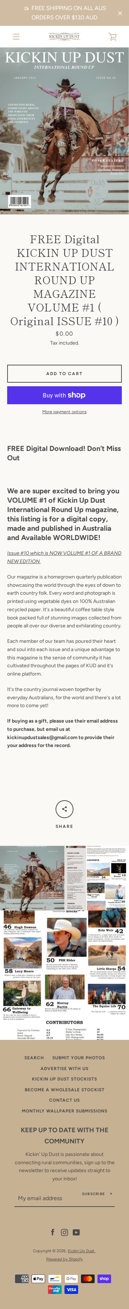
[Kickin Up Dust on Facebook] (52, 1232)
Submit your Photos (78, 1057)
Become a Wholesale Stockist (65, 1089)
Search (34, 1057)
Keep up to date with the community (65, 1135)
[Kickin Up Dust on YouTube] (76, 1232)
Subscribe (93, 1194)
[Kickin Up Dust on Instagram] (64, 1232)
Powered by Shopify (64, 1259)
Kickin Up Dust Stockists (64, 1079)
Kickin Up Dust (81, 1250)
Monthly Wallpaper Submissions (65, 1111)
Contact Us (64, 1100)
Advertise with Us (64, 1068)
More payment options (64, 411)
